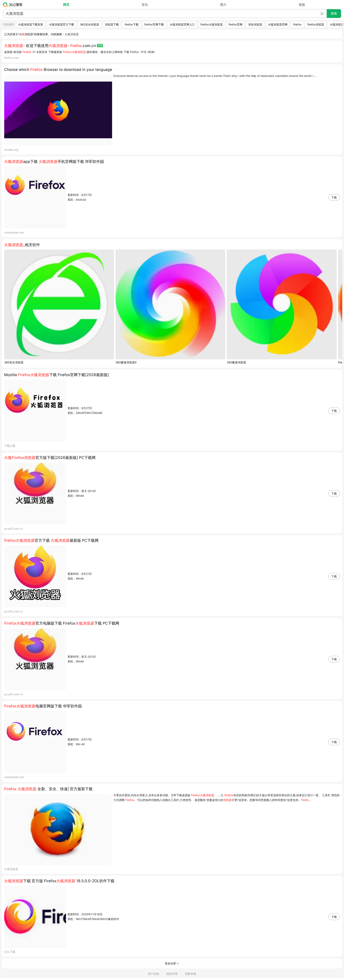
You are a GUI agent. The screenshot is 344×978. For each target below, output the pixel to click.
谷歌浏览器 (255, 24)
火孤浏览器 (72, 34)
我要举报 (190, 973)
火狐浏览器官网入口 (182, 24)
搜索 (334, 13)
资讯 (145, 5)
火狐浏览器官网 (277, 24)
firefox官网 (235, 24)
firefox (297, 24)
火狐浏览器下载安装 (30, 24)
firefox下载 (132, 24)
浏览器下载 (112, 24)
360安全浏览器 (89, 24)
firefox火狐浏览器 (211, 24)
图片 (223, 5)
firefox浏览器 (315, 24)
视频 (302, 5)
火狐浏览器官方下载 (61, 24)
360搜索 (13, 4)
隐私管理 (172, 973)
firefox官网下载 (154, 24)
